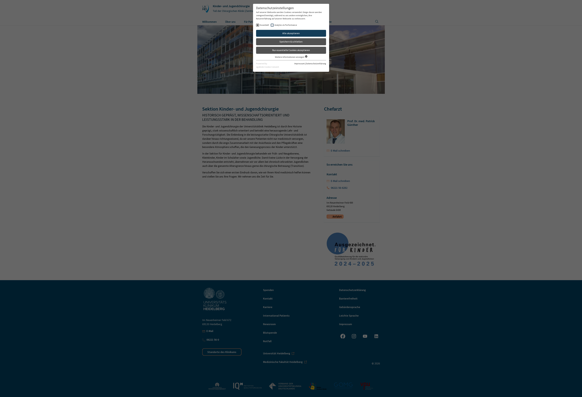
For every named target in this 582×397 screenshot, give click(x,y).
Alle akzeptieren (291, 33)
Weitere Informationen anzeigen (290, 57)
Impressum (299, 63)
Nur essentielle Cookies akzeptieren (291, 50)
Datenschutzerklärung (316, 63)
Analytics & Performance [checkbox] (285, 25)
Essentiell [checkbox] (264, 25)
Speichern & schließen (291, 41)
